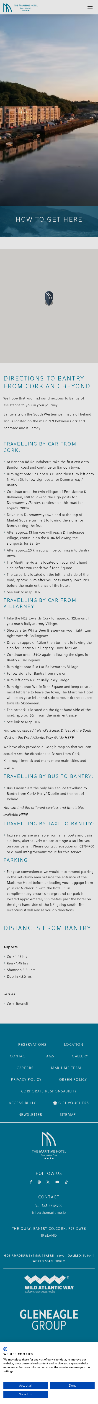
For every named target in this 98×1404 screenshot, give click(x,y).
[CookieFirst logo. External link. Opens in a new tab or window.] (5, 1349)
